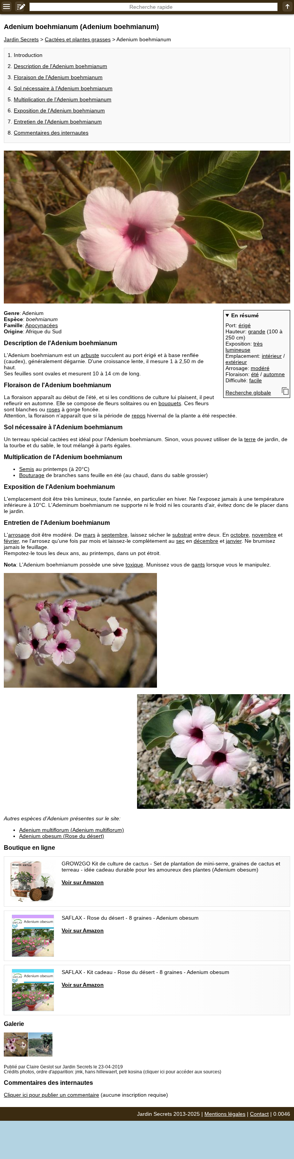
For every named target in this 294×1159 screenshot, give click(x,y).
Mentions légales (224, 1114)
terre (250, 439)
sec (180, 541)
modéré (260, 368)
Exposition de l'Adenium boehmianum (59, 110)
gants (198, 565)
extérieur (236, 362)
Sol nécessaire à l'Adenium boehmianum (63, 88)
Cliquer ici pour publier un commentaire (51, 1095)
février (11, 541)
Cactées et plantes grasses (78, 39)
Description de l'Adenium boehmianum (60, 66)
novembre (264, 535)
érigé (244, 325)
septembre (114, 535)
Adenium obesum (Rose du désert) (61, 836)
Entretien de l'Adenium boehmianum (58, 121)
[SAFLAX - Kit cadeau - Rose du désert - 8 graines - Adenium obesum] (118, 990)
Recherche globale (248, 393)
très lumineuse (244, 347)
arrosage (19, 535)
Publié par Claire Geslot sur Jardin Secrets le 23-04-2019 (63, 1066)
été (255, 374)
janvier (234, 541)
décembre (206, 541)
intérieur (272, 356)
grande (256, 331)
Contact (259, 1114)
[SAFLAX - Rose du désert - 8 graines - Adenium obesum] (103, 936)
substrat (182, 535)
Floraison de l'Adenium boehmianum (58, 77)
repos (138, 415)
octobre (239, 535)
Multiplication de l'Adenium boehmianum (62, 99)
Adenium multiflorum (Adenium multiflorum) (71, 830)
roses (53, 409)
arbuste (90, 355)
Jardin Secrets (21, 39)
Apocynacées (41, 325)
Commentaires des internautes (51, 133)
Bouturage (31, 475)
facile (255, 380)
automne (274, 374)
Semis (26, 469)
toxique (134, 565)
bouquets (169, 403)
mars (89, 535)
